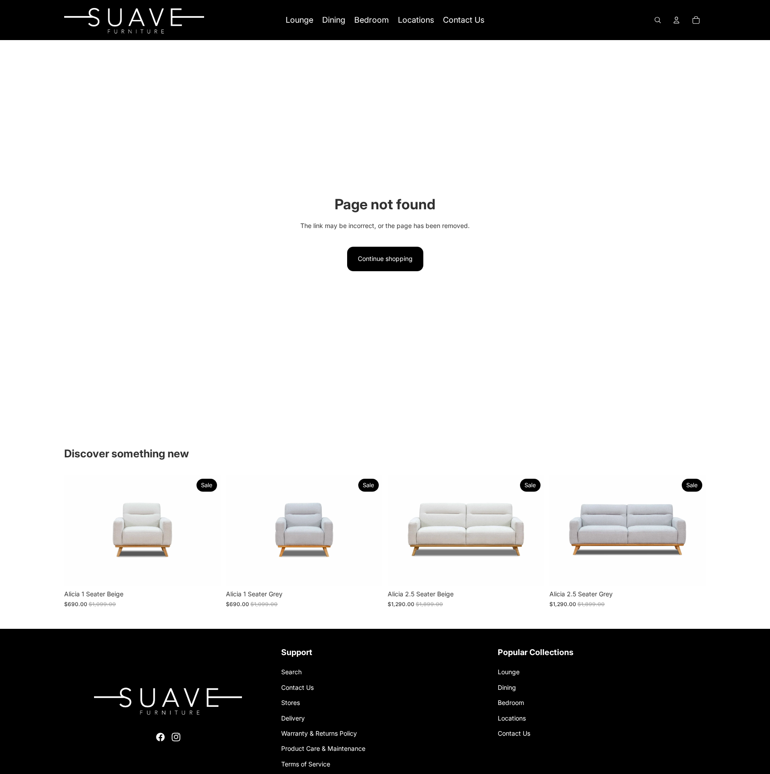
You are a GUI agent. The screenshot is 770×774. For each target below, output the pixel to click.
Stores (290, 702)
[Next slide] (207, 531)
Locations (512, 718)
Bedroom (511, 702)
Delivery (293, 718)
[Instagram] (176, 737)
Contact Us (297, 687)
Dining (507, 687)
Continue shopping (385, 258)
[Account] (676, 20)
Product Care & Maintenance (323, 748)
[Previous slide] (77, 531)
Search (291, 672)
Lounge (509, 672)
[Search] (658, 20)
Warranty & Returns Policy (319, 733)
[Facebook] (160, 737)
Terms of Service (305, 764)
